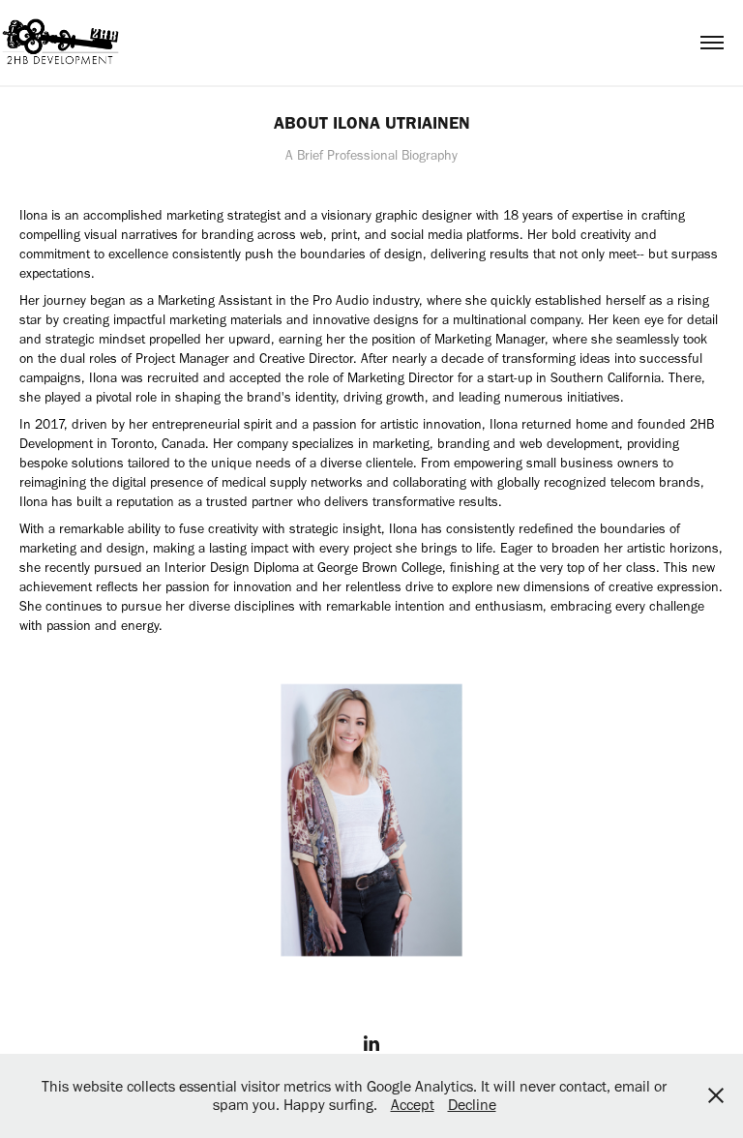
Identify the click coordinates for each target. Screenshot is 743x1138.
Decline (472, 1104)
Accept (412, 1104)
